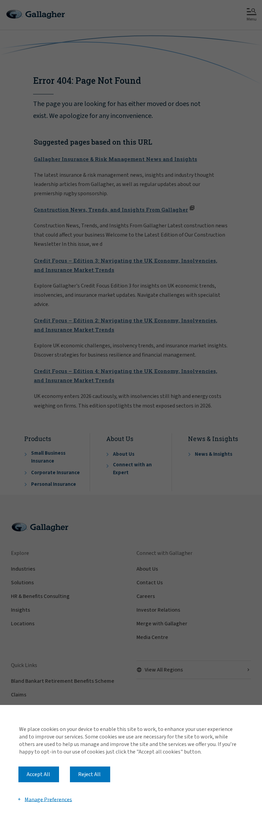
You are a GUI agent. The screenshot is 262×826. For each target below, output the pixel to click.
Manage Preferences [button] (48, 799)
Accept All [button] (38, 774)
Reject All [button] (89, 774)
